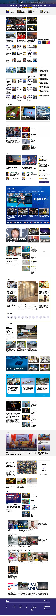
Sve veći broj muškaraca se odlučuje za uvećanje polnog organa (43, 442)
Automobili (38, 115)
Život (8, 450)
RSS (31, 609)
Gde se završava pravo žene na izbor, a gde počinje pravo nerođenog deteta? (21, 453)
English (27, 606)
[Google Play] (47, 606)
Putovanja (14, 605)
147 (39, 86)
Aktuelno (30, 359)
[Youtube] (49, 600)
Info (6, 39)
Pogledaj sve (44, 182)
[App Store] (47, 609)
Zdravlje (40, 439)
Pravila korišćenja (34, 606)
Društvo (32, 145)
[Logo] (7, 5)
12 (25, 87)
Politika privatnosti (34, 607)
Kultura (14, 606)
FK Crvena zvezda (29, 7)
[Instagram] (48, 42)
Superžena (14, 607)
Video (26, 604)
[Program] (28, 2)
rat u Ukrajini (19, 7)
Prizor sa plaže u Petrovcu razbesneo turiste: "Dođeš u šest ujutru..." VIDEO (42, 388)
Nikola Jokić (42, 191)
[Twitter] (44, 42)
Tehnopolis (18, 52)
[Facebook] (39, 42)
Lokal (20, 607)
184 (39, 82)
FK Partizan (23, 7)
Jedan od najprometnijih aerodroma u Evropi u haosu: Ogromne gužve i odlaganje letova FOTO (13, 389)
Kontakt (32, 610)
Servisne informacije (30, 484)
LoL (31, 499)
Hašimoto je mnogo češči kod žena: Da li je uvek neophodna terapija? (43, 453)
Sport (18, 87)
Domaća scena (8, 503)
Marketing (32, 604)
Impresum (32, 605)
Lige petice (42, 213)
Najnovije (11, 5)
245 (39, 78)
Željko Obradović (27, 191)
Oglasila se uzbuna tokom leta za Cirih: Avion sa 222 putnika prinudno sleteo (28, 388)
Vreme (40, 462)
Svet (6, 137)
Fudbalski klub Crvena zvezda (12, 191)
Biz (6, 58)
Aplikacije (32, 608)
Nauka (41, 230)
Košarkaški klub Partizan (35, 191)
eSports (20, 604)
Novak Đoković (20, 191)
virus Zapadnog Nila (35, 7)
